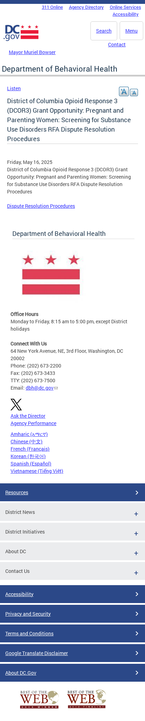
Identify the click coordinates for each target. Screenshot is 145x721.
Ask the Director (28, 415)
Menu (131, 30)
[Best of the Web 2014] (39, 708)
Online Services (125, 7)
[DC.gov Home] (21, 40)
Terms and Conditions (29, 633)
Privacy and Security (28, 613)
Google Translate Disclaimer (36, 653)
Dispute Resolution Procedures (41, 206)
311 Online (52, 7)
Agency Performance (33, 423)
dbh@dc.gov (39, 387)
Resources (16, 492)
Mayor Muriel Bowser (32, 52)
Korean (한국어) (28, 456)
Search (104, 30)
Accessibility (126, 14)
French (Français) (30, 448)
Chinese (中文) (27, 441)
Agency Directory (86, 7)
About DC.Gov (20, 672)
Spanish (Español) (31, 463)
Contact (117, 44)
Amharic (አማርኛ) (29, 434)
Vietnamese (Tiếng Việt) (37, 471)
